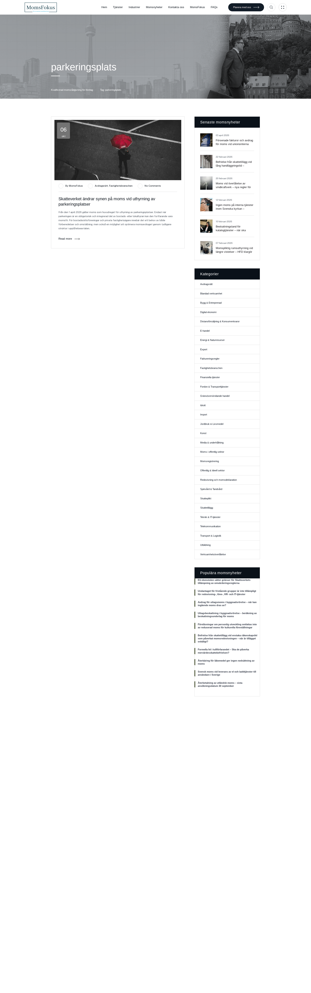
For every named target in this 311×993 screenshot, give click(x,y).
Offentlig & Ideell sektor (212, 470)
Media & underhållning (212, 442)
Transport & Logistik (210, 535)
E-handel (205, 330)
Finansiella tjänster (210, 377)
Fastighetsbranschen (120, 185)
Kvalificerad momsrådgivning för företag (72, 89)
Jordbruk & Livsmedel (211, 424)
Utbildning (205, 545)
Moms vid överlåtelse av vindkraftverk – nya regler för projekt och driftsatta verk (233, 187)
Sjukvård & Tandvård (211, 489)
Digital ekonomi (208, 312)
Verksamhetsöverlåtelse (213, 554)
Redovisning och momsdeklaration (218, 479)
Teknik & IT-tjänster (210, 517)
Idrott (203, 405)
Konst (203, 433)
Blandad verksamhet (211, 293)
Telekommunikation (210, 526)
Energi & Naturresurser (212, 340)
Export (203, 349)
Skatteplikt (205, 498)
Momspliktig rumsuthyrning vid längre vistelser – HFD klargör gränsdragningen (234, 252)
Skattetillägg (206, 507)
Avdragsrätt (101, 185)
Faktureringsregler (209, 358)
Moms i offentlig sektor (212, 451)
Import (203, 414)
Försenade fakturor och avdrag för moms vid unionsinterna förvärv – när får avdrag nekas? (235, 144)
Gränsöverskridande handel (215, 396)
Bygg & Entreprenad (211, 302)
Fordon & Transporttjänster (214, 386)
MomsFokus (76, 185)
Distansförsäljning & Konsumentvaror (220, 321)
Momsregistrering (209, 461)
